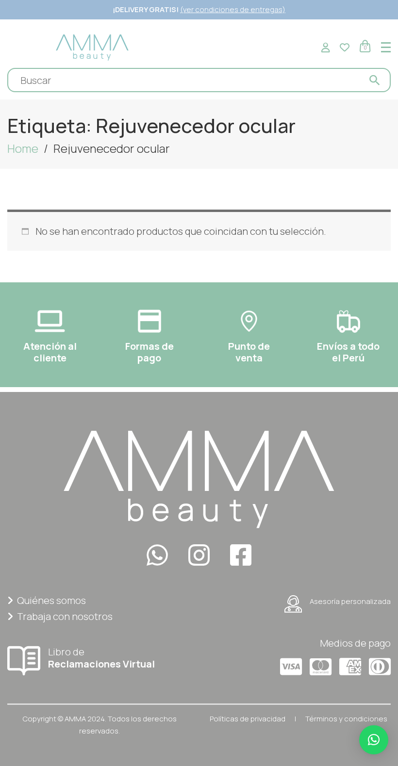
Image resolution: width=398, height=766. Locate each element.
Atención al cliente (50, 352)
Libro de (101, 657)
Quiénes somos (51, 600)
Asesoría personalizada (350, 601)
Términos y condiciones (346, 719)
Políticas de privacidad (247, 719)
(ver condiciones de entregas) (232, 9)
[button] (373, 739)
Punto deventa (249, 352)
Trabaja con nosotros (65, 616)
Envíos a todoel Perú (348, 352)
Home (22, 148)
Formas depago (149, 352)
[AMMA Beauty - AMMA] (92, 46)
